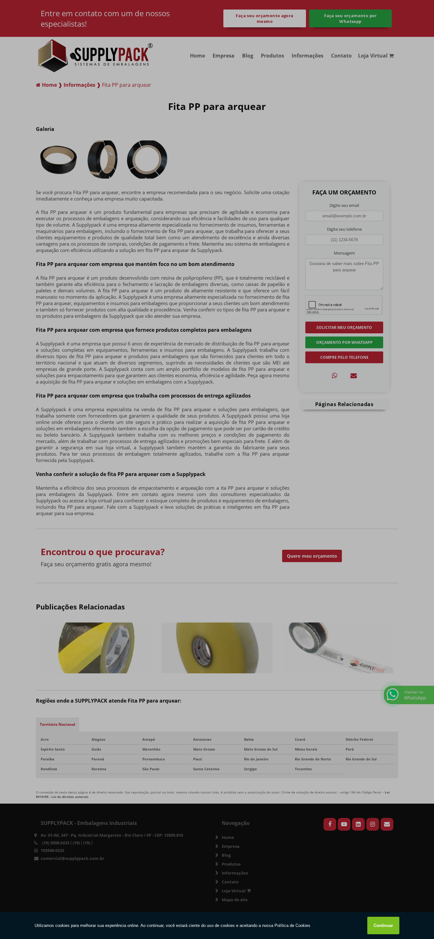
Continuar (383, 925)
